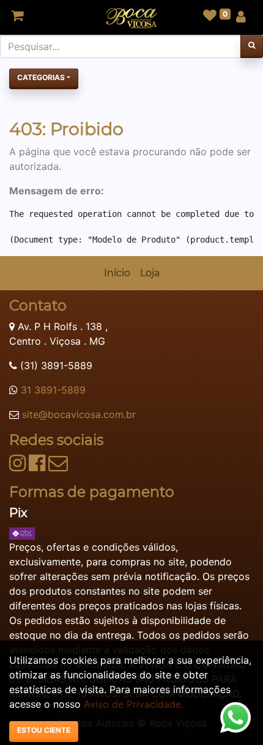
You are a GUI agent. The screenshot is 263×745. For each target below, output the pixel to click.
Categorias (41, 77)
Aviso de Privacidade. (133, 704)
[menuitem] (117, 273)
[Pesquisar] (251, 46)
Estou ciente (43, 730)
